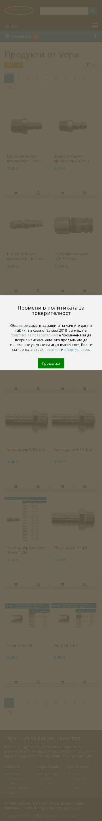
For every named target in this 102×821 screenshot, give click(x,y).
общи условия (76, 349)
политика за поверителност (34, 335)
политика (52, 349)
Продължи (51, 363)
